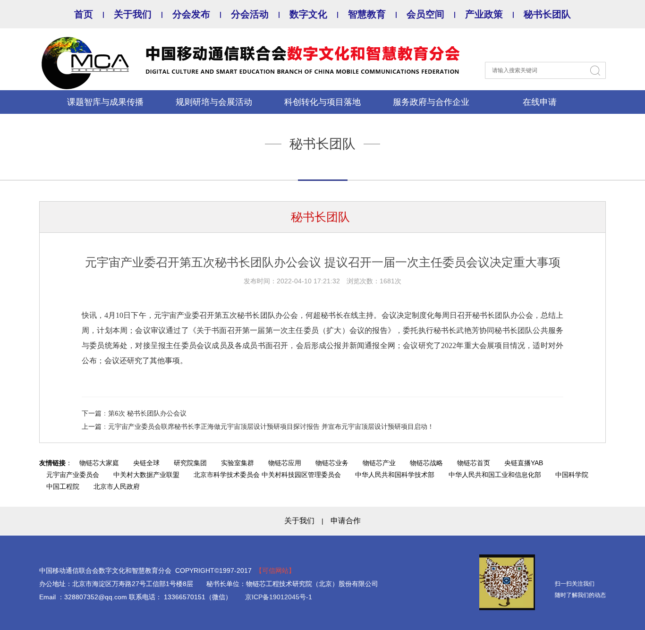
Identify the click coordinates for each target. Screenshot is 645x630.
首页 (83, 14)
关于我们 (133, 14)
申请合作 (346, 521)
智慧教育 (367, 14)
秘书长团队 (547, 14)
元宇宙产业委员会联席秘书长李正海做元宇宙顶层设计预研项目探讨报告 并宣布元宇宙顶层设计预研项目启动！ (271, 426)
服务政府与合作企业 (431, 102)
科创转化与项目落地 (322, 102)
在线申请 (540, 102)
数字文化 (308, 14)
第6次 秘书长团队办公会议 (147, 413)
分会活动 (250, 14)
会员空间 (425, 14)
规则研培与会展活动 (214, 102)
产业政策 (484, 14)
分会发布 (191, 14)
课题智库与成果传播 (105, 102)
